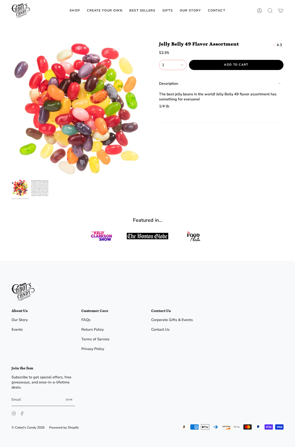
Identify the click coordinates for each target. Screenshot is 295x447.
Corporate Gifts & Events (172, 319)
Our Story (20, 319)
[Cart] (280, 10)
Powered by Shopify (64, 427)
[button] (74, 10)
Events (17, 329)
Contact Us (160, 329)
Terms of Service (95, 339)
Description (168, 83)
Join (69, 399)
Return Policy (92, 329)
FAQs (86, 319)
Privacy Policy (92, 348)
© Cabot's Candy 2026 (28, 427)
